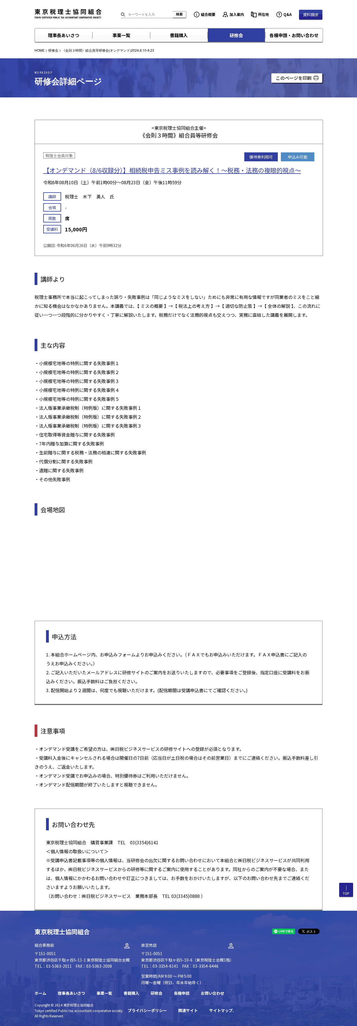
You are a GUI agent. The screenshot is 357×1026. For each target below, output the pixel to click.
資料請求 (311, 14)
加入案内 (237, 14)
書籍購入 (179, 35)
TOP (346, 893)
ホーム (40, 993)
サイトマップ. (221, 1010)
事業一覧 (121, 35)
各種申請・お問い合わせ (294, 35)
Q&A (287, 14)
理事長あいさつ (63, 35)
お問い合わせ (212, 993)
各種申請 (181, 993)
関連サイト (188, 1010)
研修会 (236, 35)
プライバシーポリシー (147, 1010)
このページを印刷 (294, 78)
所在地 (263, 14)
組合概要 (208, 14)
